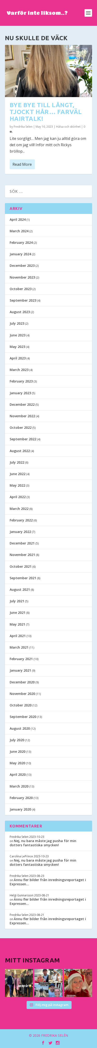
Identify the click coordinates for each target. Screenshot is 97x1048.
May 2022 (17, 485)
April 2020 (18, 774)
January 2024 (20, 254)
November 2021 (22, 554)
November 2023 (22, 277)
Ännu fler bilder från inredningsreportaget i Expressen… (48, 882)
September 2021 (23, 578)
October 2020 (21, 705)
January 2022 (20, 531)
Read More (22, 164)
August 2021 (20, 589)
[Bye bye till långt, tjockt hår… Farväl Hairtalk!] (48, 71)
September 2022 (23, 439)
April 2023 (18, 358)
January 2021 (20, 670)
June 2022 (17, 474)
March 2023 (19, 369)
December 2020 (22, 682)
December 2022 (22, 404)
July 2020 (17, 740)
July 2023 (17, 323)
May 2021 (17, 624)
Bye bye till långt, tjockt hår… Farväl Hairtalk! (46, 112)
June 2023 (17, 335)
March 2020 (19, 786)
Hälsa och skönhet (68, 127)
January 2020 (20, 809)
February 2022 (21, 520)
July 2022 (17, 462)
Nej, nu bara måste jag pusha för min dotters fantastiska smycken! (43, 843)
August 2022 (20, 451)
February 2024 (21, 242)
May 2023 (17, 346)
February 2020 (21, 798)
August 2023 (20, 312)
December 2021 (22, 543)
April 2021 (18, 636)
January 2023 (20, 393)
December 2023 (22, 265)
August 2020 (20, 728)
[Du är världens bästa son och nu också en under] (48, 983)
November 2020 (22, 693)
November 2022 (22, 416)
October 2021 (21, 566)
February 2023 (21, 381)
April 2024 (18, 219)
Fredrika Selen (23, 127)
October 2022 (21, 427)
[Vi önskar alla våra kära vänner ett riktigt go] (19, 983)
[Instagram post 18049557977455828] (78, 983)
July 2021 (17, 601)
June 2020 (17, 751)
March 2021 (19, 647)
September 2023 (23, 300)
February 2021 (21, 659)
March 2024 (19, 231)
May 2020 (17, 763)
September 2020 (23, 716)
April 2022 (18, 497)
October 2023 (21, 289)
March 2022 (19, 508)
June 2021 (17, 612)
